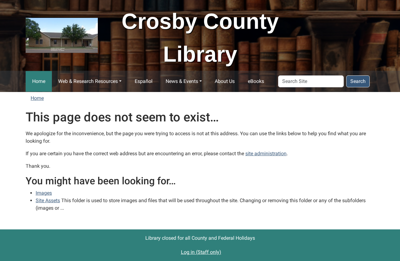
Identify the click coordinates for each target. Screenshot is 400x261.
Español (143, 81)
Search (358, 81)
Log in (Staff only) (201, 252)
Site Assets (48, 200)
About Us (225, 81)
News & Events (182, 81)
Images (44, 193)
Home (38, 81)
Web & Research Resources (88, 81)
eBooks (256, 81)
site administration (266, 153)
